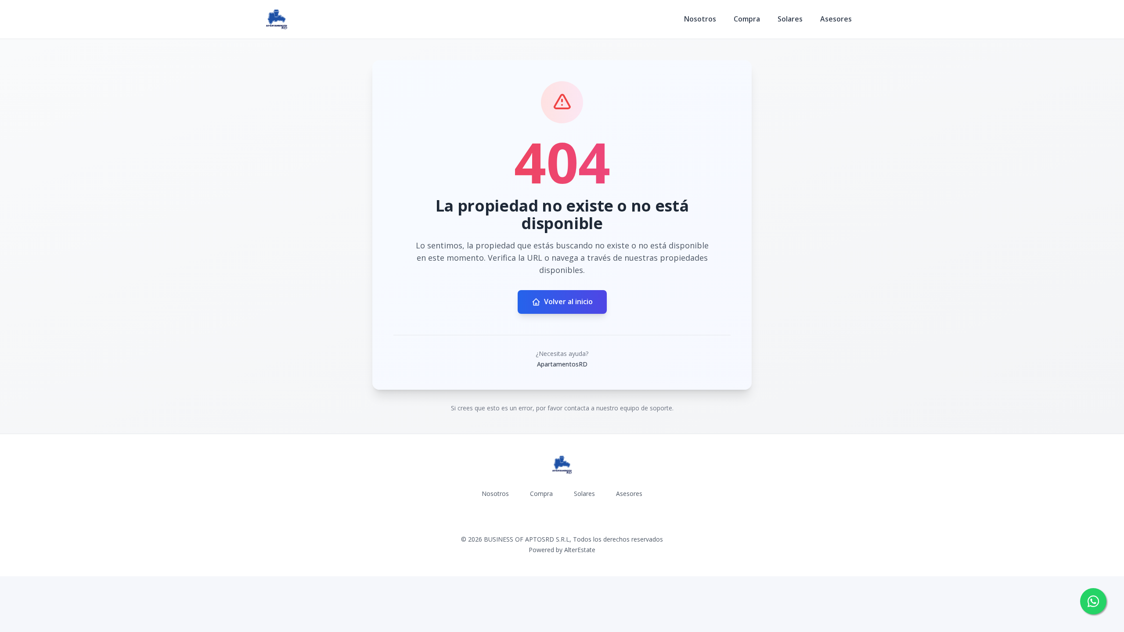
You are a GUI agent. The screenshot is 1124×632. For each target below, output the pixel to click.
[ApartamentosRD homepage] (276, 19)
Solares (790, 19)
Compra (747, 19)
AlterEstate (579, 550)
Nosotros (700, 19)
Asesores (836, 19)
